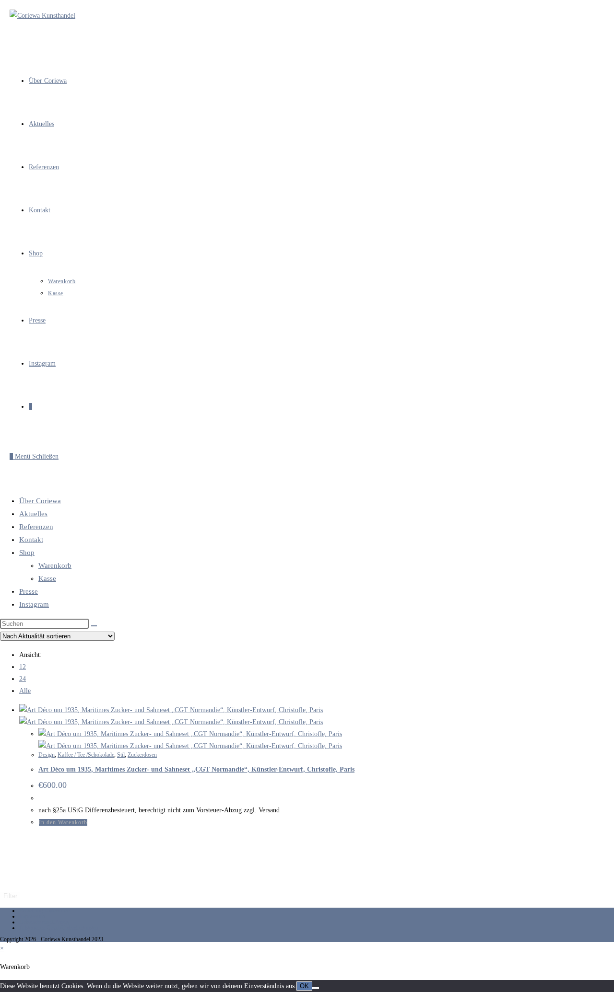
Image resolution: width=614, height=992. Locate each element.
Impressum (32, 916)
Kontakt (31, 539)
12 (22, 666)
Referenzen (36, 527)
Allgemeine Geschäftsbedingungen (58, 927)
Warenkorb (54, 565)
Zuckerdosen (142, 754)
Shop (27, 552)
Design (46, 754)
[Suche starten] (94, 626)
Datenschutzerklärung (44, 922)
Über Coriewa (40, 501)
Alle (25, 690)
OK (304, 986)
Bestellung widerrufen (44, 910)
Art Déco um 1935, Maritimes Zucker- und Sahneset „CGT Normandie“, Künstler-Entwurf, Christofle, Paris (196, 769)
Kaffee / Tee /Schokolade (86, 754)
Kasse (47, 578)
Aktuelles (33, 514)
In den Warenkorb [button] (63, 822)
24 (22, 678)
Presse (28, 591)
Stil (121, 754)
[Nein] (315, 988)
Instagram (34, 604)
